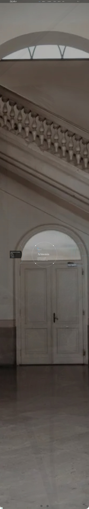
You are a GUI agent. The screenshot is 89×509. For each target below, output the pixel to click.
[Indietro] (41, 506)
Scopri (13, 256)
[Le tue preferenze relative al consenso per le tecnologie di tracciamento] (2, 508)
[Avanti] (47, 506)
